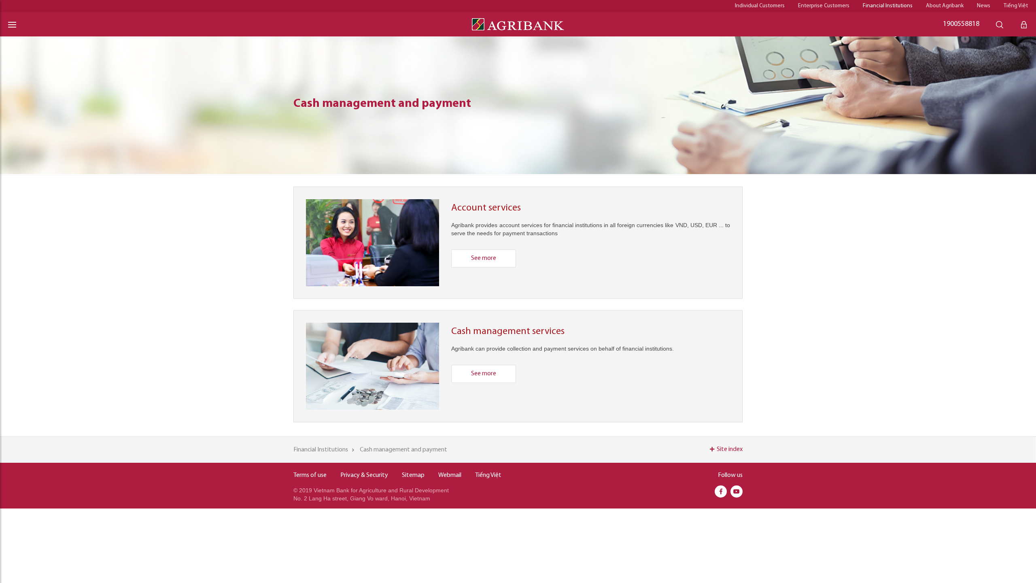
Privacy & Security (364, 475)
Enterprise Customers (823, 6)
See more (483, 258)
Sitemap (413, 475)
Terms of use (310, 475)
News (983, 6)
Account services (486, 208)
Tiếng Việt (1016, 6)
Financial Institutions (888, 6)
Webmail (449, 475)
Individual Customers (760, 6)
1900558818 (961, 24)
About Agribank (945, 6)
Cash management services (508, 331)
